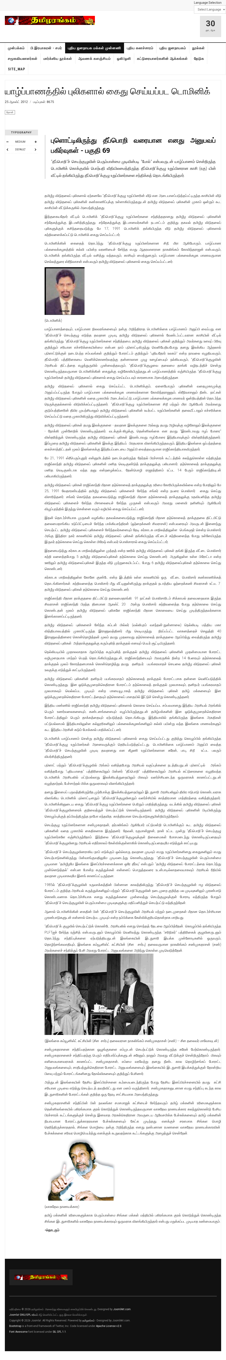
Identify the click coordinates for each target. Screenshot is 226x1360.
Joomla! (14, 1314)
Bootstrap (15, 1326)
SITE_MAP (16, 69)
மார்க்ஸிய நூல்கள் (57, 58)
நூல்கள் (198, 48)
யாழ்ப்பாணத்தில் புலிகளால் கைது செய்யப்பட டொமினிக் (107, 91)
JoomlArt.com (122, 1309)
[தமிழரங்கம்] (50, 20)
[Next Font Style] (35, 149)
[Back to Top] (4, 1355)
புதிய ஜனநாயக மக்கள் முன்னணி (94, 48)
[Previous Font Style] (7, 149)
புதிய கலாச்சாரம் (140, 48)
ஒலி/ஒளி (124, 58)
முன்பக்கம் (16, 48)
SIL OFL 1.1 (59, 1331)
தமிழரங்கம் (88, 1320)
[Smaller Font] (7, 141)
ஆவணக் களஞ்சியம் (94, 58)
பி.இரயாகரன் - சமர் (46, 48)
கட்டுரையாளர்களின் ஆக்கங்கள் (162, 58)
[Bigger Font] (35, 141)
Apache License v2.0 (108, 1326)
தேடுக (199, 58)
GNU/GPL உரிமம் (29, 1314)
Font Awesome (18, 1331)
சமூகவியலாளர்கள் (23, 58)
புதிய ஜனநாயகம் (172, 48)
